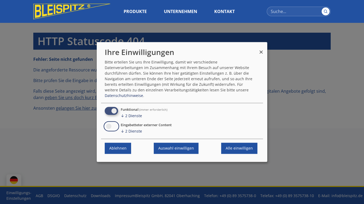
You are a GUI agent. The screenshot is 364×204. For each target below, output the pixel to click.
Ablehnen (118, 148)
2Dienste (131, 115)
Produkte (135, 11)
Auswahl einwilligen (176, 148)
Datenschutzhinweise (124, 95)
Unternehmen (180, 11)
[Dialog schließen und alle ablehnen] (261, 49)
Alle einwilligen (239, 148)
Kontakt (224, 11)
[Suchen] (326, 11)
